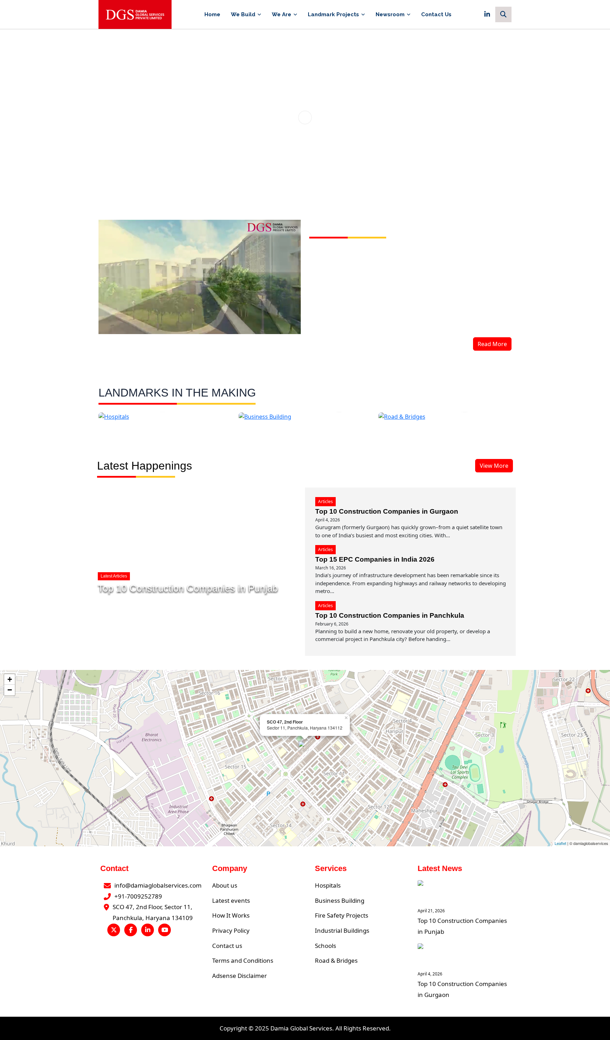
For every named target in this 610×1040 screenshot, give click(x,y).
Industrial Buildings (342, 930)
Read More (492, 344)
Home (212, 14)
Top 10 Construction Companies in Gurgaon (386, 511)
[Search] (503, 14)
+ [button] (9, 679)
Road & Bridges (336, 960)
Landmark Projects (333, 14)
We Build (243, 14)
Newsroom (390, 14)
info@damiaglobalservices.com (158, 885)
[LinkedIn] (487, 14)
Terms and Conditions (242, 960)
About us (224, 885)
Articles (325, 501)
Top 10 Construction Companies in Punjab (188, 588)
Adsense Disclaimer (239, 976)
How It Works (231, 915)
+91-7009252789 (138, 896)
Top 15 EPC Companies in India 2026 (375, 559)
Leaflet (560, 843)
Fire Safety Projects (341, 915)
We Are (281, 14)
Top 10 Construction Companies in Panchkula (389, 615)
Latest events (231, 900)
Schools (325, 946)
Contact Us (436, 14)
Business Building (339, 900)
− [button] (9, 689)
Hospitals (328, 885)
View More (494, 466)
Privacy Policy (231, 930)
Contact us (227, 946)
